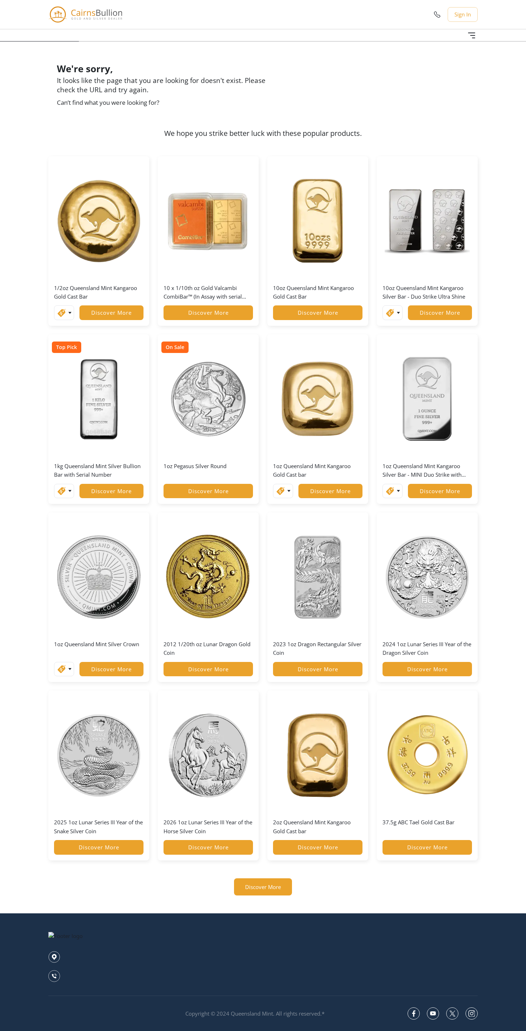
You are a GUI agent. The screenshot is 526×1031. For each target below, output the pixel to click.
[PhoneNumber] (437, 14)
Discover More (111, 312)
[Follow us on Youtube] (433, 1013)
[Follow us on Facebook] (414, 1013)
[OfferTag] (64, 312)
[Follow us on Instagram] (472, 1013)
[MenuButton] (472, 35)
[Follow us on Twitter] (452, 1013)
